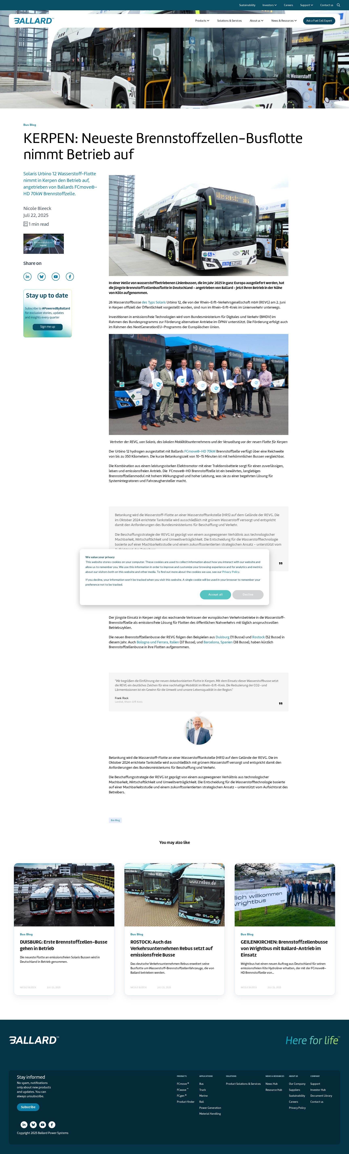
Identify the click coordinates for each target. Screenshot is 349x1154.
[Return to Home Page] (34, 21)
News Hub (272, 1084)
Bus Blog (115, 820)
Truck (202, 1090)
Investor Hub (318, 1090)
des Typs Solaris (154, 302)
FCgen (182, 1095)
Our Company (297, 1084)
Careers (293, 1102)
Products (182, 1076)
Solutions (231, 1076)
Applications (206, 1076)
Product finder (185, 1102)
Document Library (321, 1095)
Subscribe (28, 1107)
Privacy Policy (230, 571)
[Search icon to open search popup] (338, 5)
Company (315, 1076)
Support (315, 1084)
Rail (201, 1102)
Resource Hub (274, 1090)
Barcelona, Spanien (218, 642)
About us (293, 1076)
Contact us (316, 1102)
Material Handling (210, 1113)
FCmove (183, 1084)
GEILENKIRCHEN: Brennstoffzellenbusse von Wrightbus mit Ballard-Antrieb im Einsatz (284, 948)
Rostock (258, 637)
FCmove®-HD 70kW (199, 451)
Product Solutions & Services (243, 1084)
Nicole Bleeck (37, 208)
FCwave (182, 1089)
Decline (248, 594)
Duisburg (222, 637)
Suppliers (294, 1090)
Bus (201, 1084)
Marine (203, 1095)
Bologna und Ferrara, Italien (158, 642)
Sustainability (297, 1095)
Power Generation (210, 1108)
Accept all (215, 594)
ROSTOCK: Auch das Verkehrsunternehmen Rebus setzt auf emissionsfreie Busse (171, 948)
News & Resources (275, 1076)
